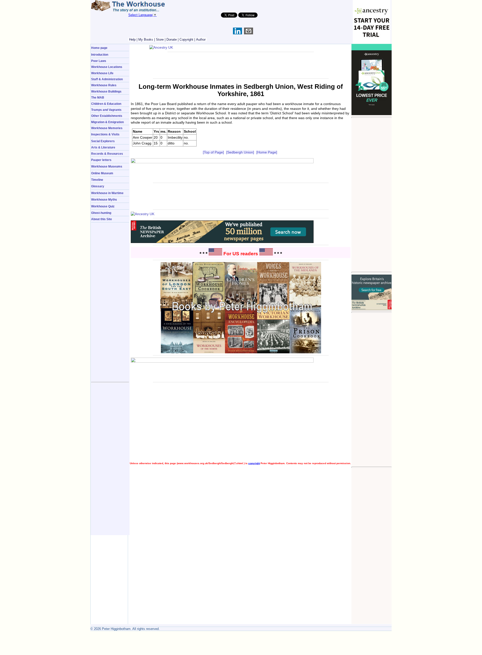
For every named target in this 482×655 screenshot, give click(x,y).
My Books (145, 39)
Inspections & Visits (105, 134)
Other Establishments (106, 115)
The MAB (97, 97)
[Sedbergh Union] (240, 152)
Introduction (99, 54)
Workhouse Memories (107, 128)
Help (132, 39)
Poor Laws (98, 60)
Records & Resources (107, 153)
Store (160, 39)
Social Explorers (103, 141)
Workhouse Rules (103, 85)
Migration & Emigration (107, 122)
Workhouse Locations (106, 66)
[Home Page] (266, 152)
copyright (254, 463)
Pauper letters (101, 159)
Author (201, 39)
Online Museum (102, 173)
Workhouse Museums (106, 166)
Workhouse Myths (104, 199)
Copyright (186, 39)
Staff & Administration (107, 79)
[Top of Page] (213, 152)
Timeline (97, 179)
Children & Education (106, 103)
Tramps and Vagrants (106, 109)
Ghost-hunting (101, 212)
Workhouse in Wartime (107, 193)
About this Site (101, 219)
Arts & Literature (103, 147)
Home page (99, 47)
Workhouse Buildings (106, 91)
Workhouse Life (102, 73)
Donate (171, 39)
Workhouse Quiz (102, 206)
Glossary (97, 186)
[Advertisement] (371, 195)
